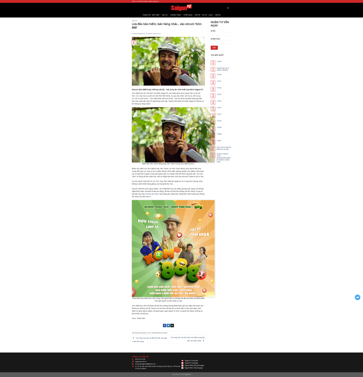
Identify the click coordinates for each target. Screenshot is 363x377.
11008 (219, 134)
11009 (219, 127)
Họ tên (213, 31)
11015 (219, 94)
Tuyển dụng (187, 15)
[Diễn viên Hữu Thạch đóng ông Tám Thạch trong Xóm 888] (168, 135)
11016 (219, 88)
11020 (219, 61)
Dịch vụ (165, 15)
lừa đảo (148, 194)
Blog (210, 15)
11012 (219, 114)
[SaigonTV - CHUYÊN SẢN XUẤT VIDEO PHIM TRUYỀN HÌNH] (182, 7)
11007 (219, 141)
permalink (164, 333)
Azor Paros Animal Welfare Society (224, 148)
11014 (219, 101)
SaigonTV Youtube (191, 361)
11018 (219, 75)
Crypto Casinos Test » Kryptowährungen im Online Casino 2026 (224, 158)
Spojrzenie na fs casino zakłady (223, 69)
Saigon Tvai (157, 33)
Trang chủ (147, 15)
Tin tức (204, 15)
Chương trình (175, 15)
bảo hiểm (155, 194)
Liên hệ (217, 15)
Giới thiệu (155, 15)
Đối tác (197, 15)
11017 (219, 81)
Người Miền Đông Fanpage (194, 365)
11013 (219, 108)
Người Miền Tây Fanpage (194, 368)
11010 (219, 121)
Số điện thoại (215, 39)
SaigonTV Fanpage (191, 363)
